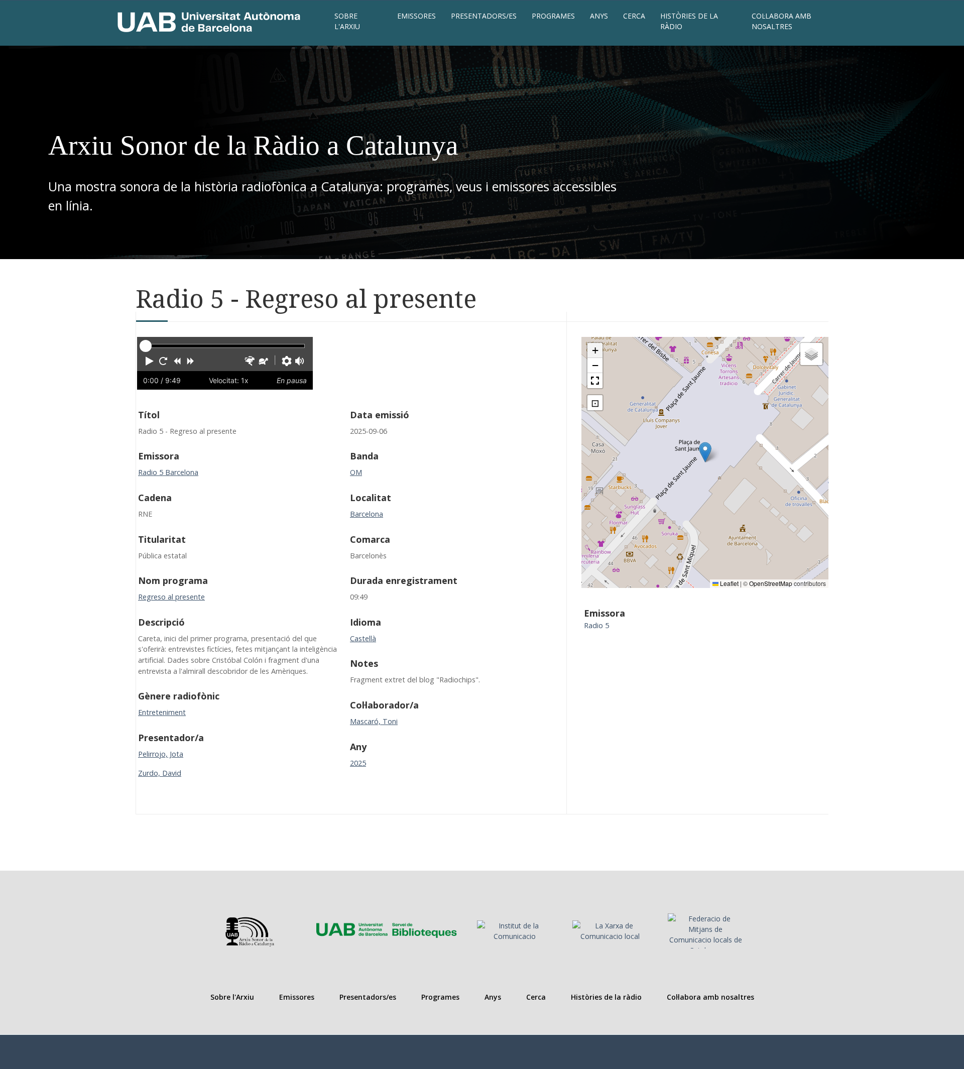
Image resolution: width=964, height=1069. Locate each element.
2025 (358, 763)
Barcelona (366, 514)
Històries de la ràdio (689, 21)
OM (356, 472)
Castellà (363, 638)
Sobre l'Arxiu (347, 21)
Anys (599, 16)
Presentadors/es (484, 16)
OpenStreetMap (770, 583)
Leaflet (728, 583)
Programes (553, 16)
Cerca (634, 16)
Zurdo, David (159, 773)
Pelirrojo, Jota (160, 754)
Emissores (416, 16)
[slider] (146, 346)
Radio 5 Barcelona (168, 472)
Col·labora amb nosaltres (781, 21)
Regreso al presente (171, 597)
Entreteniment (162, 712)
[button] (150, 361)
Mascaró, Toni (374, 721)
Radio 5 (596, 625)
